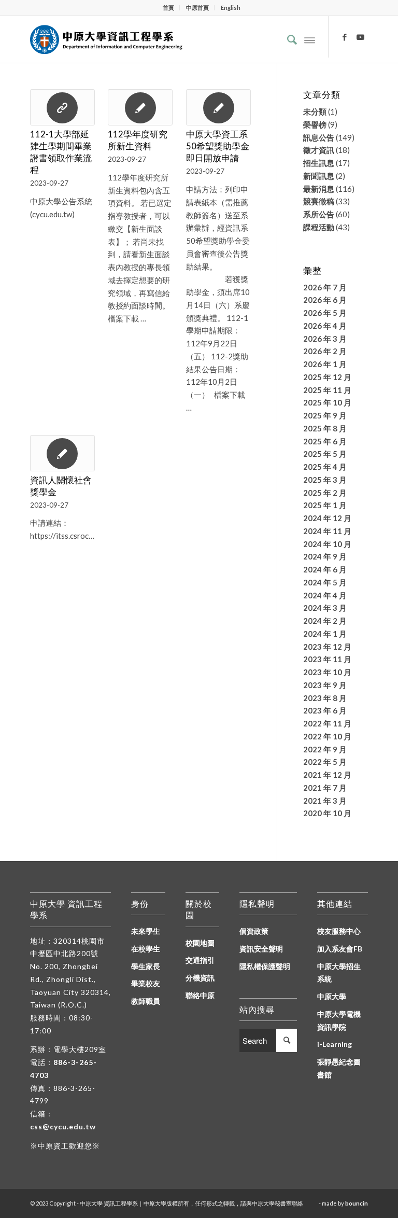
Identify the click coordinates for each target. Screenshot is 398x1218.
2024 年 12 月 (327, 518)
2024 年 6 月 (325, 569)
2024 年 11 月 (327, 531)
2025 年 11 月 (327, 390)
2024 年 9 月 (325, 556)
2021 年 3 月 (325, 800)
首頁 (168, 7)
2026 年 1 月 (325, 364)
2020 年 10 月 (327, 813)
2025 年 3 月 (325, 479)
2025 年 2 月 (325, 492)
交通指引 (200, 960)
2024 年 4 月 (325, 595)
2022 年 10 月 (327, 736)
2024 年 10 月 (327, 544)
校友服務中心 (339, 931)
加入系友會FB (339, 948)
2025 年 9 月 (325, 415)
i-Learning (334, 1044)
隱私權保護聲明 (264, 966)
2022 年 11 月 (327, 723)
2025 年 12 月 (327, 377)
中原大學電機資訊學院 (339, 1020)
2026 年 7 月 (325, 287)
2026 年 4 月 (325, 325)
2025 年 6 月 (325, 441)
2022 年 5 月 (325, 761)
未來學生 (145, 931)
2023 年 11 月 (327, 659)
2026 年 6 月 (325, 299)
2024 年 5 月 (325, 582)
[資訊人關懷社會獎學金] (62, 453)
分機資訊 (200, 977)
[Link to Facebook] (344, 37)
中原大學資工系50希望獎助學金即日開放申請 (217, 146)
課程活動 (318, 227)
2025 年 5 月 (325, 453)
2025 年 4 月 (325, 466)
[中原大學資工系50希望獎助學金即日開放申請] (218, 107)
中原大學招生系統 (339, 973)
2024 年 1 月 (325, 633)
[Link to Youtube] (360, 37)
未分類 (314, 111)
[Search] (287, 39)
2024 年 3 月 (325, 607)
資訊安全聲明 (261, 948)
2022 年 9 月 (325, 749)
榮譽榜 (314, 124)
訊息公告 (318, 137)
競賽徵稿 (318, 201)
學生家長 (145, 966)
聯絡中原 (200, 995)
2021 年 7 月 (325, 787)
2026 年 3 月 (325, 338)
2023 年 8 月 (325, 698)
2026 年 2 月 (325, 351)
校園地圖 (200, 943)
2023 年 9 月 (325, 685)
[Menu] (309, 39)
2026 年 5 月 (325, 312)
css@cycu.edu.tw (63, 1126)
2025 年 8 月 (325, 428)
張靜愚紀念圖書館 (339, 1068)
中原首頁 (197, 7)
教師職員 (145, 1001)
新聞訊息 (318, 175)
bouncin (356, 1203)
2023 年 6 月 (325, 710)
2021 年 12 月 (327, 774)
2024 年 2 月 (325, 620)
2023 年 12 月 (327, 646)
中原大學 (331, 996)
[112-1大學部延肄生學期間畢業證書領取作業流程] (62, 107)
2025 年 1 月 (325, 505)
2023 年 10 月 (327, 672)
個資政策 (253, 931)
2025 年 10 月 (327, 402)
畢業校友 (145, 983)
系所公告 (318, 214)
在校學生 (145, 948)
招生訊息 (318, 162)
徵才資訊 (318, 150)
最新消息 (318, 188)
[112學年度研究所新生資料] (140, 107)
